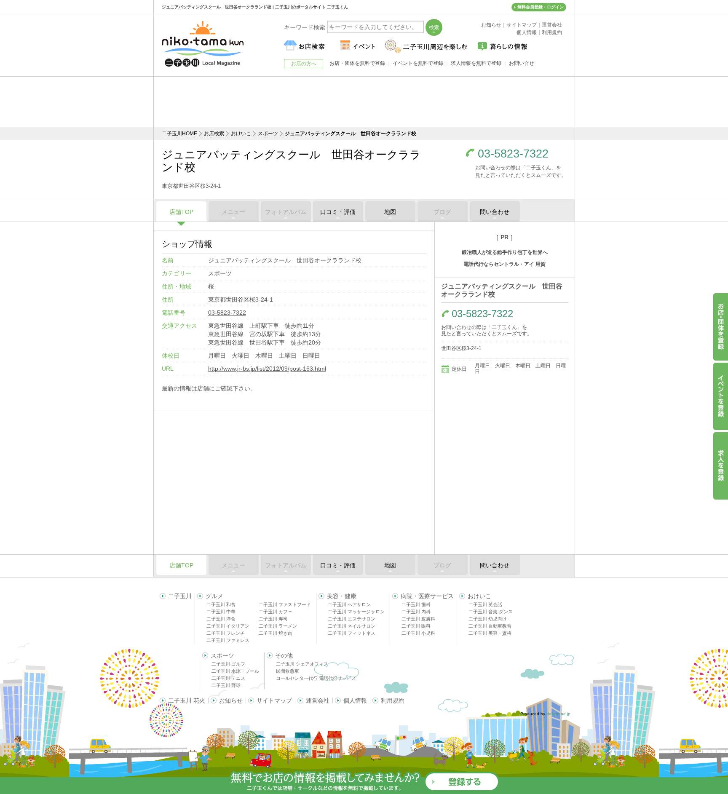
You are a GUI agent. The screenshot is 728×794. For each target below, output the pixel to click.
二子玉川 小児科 (418, 633)
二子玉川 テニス (228, 678)
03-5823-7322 (513, 154)
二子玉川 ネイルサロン (351, 625)
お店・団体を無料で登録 (357, 63)
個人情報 (355, 700)
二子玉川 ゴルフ (228, 663)
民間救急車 (287, 671)
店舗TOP (181, 212)
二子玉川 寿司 (273, 618)
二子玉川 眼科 (416, 625)
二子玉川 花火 (186, 700)
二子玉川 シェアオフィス (302, 663)
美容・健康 (341, 596)
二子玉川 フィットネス (351, 633)
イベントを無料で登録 (418, 63)
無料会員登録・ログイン (540, 7)
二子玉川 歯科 (416, 604)
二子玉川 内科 (416, 611)
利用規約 (392, 700)
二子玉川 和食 (221, 604)
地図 (390, 212)
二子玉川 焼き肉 (275, 633)
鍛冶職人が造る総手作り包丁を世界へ (505, 252)
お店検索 (214, 133)
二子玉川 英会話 (485, 604)
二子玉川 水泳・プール (235, 671)
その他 (284, 655)
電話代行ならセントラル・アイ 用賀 (504, 264)
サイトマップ (274, 700)
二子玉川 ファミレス (227, 640)
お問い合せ (521, 63)
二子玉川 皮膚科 (418, 618)
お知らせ (231, 700)
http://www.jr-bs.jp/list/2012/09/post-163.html (267, 368)
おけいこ (241, 133)
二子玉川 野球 (226, 685)
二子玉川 (180, 596)
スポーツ (268, 133)
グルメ (214, 596)
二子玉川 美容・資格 (489, 633)
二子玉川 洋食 (221, 618)
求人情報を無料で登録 (476, 63)
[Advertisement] (364, 102)
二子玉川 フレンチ (225, 633)
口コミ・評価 (338, 212)
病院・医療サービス (427, 596)
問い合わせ (494, 212)
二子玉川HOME (179, 133)
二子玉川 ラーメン (278, 625)
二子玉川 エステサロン (351, 618)
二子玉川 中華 (221, 611)
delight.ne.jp (558, 713)
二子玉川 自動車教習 (489, 625)
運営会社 (317, 700)
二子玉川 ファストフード (285, 604)
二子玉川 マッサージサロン (356, 611)
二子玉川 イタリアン (227, 625)
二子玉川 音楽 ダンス (490, 611)
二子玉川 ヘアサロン (349, 604)
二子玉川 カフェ (275, 611)
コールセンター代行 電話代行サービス (316, 678)
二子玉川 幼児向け (487, 618)
